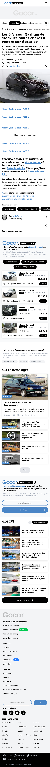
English (6, 677)
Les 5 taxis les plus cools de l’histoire (33, 447)
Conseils (6, 647)
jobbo (5, 739)
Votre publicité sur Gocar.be (14, 689)
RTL (19, 722)
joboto (21, 739)
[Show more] (30, 522)
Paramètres (21, 756)
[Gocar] (13, 3)
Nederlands (7, 673)
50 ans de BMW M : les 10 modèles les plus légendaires (32, 436)
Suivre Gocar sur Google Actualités (19, 196)
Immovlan (7, 664)
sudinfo (21, 731)
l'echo (36, 722)
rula (35, 735)
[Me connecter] (41, 3)
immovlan (22, 726)
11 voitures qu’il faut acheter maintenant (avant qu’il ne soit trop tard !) (33, 424)
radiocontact (8, 722)
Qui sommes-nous (10, 685)
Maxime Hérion (30, 415)
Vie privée (33, 756)
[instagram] (11, 713)
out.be (5, 735)
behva (5, 743)
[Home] (2, 29)
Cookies (9, 756)
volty (4, 726)
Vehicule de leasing (10, 634)
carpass (37, 743)
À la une (10, 29)
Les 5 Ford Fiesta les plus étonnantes (18, 404)
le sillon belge (24, 735)
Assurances (7, 655)
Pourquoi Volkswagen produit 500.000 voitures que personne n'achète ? (34, 567)
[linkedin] (17, 713)
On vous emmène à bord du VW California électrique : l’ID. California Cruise (33, 555)
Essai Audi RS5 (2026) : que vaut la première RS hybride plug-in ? (33, 579)
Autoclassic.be (16, 168)
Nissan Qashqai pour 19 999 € (15, 117)
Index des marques (10, 638)
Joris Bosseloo (14, 66)
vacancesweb (39, 726)
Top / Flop (21, 29)
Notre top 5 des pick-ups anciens (32, 459)
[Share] (46, 65)
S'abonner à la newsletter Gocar (18, 199)
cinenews (37, 731)
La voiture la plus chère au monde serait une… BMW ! (33, 531)
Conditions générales (14, 759)
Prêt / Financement (10, 651)
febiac (20, 743)
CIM (23, 759)
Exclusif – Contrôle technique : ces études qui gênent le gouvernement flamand (33, 543)
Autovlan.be (33, 162)
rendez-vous (23, 747)
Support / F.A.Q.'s (10, 693)
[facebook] (5, 713)
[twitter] (23, 713)
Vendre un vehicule (10, 630)
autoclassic (38, 739)
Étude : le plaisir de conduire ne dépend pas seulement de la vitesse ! (34, 590)
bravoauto (7, 747)
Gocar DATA (7, 660)
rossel (36, 747)
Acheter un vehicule (11, 625)
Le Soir (5, 731)
